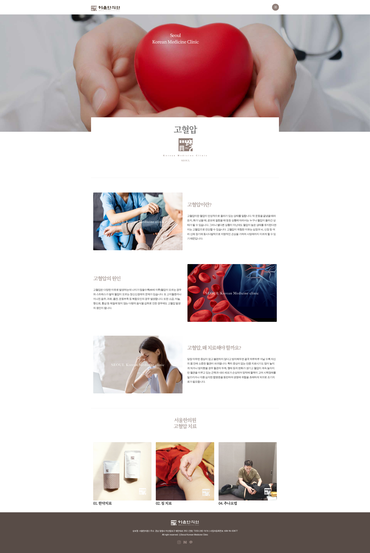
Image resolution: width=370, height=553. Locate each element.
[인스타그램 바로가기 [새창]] (179, 543)
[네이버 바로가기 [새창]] (185, 543)
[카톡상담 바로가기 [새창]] (191, 543)
